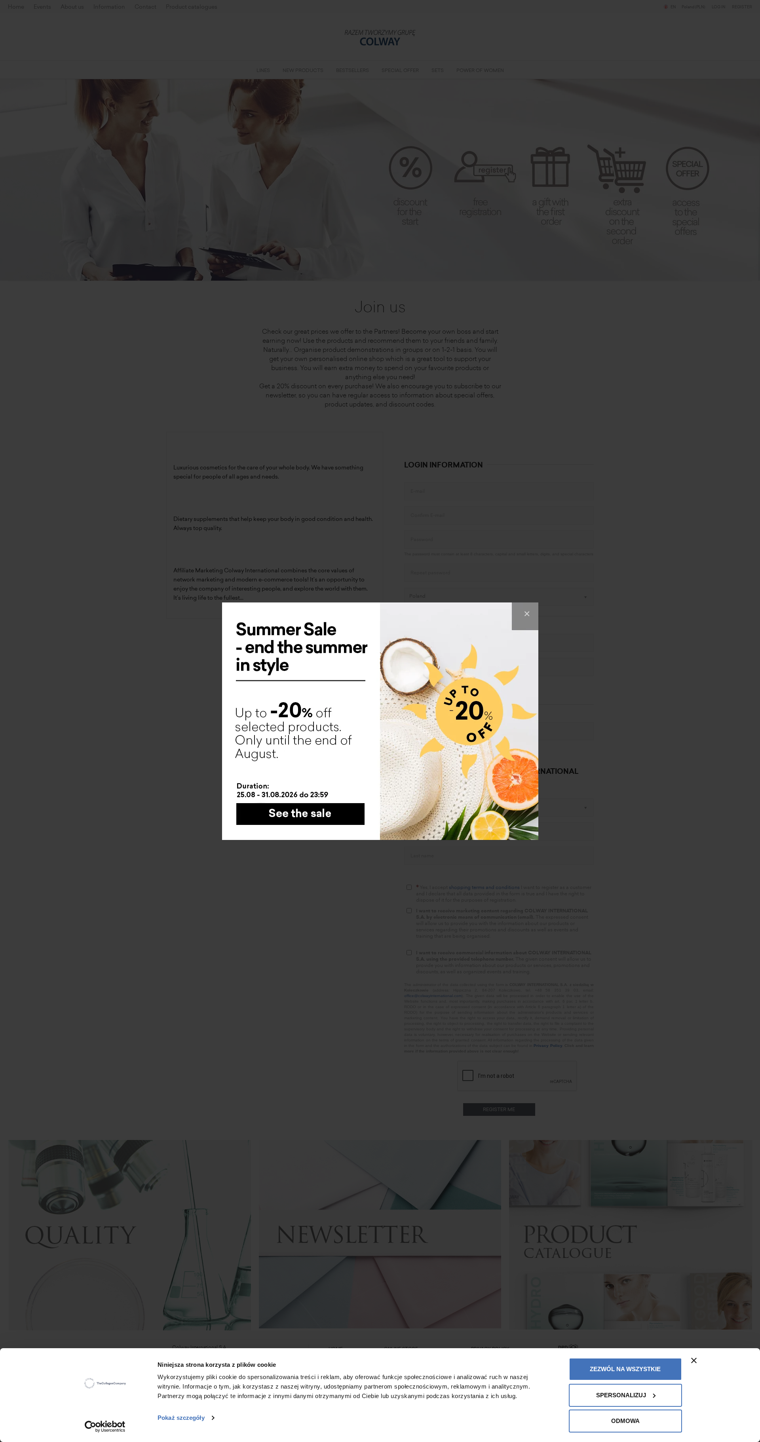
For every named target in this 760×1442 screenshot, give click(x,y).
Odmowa (625, 1420)
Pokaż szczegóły (181, 1417)
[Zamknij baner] (694, 1360)
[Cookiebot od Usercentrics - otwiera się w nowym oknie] (105, 1427)
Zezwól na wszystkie (625, 1369)
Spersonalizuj (621, 1395)
